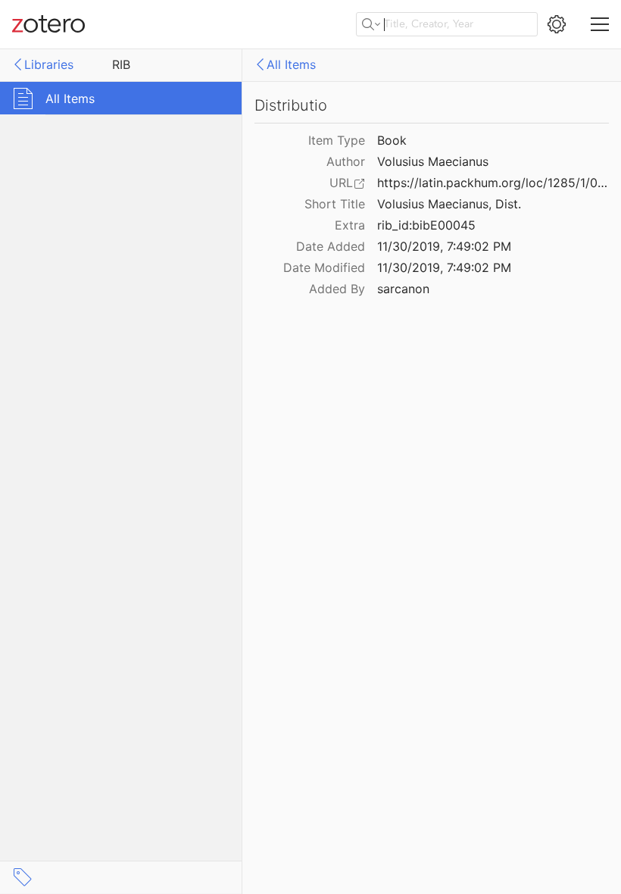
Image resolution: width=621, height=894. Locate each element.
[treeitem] (121, 98)
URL (341, 182)
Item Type (336, 140)
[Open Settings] (557, 24)
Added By (337, 288)
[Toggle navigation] (600, 24)
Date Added (330, 246)
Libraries (48, 64)
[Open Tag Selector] (23, 877)
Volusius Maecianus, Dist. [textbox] (449, 203)
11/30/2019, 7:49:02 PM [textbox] (444, 246)
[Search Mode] (371, 24)
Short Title (334, 203)
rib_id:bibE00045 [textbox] (426, 225)
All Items (291, 64)
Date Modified (324, 267)
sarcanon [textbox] (403, 288)
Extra (350, 225)
